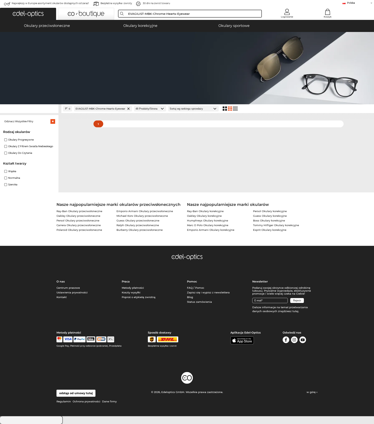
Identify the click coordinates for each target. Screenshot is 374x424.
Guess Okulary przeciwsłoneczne (137, 220)
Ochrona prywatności (86, 401)
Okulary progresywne (21, 139)
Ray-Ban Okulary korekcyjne (205, 211)
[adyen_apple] (110, 339)
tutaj (295, 311)
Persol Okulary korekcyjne (270, 211)
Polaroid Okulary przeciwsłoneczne (79, 229)
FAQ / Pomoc (195, 287)
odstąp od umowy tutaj (76, 393)
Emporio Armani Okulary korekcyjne (210, 229)
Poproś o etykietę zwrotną (138, 297)
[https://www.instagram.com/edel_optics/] (294, 340)
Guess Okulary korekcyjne (270, 215)
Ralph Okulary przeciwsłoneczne (137, 225)
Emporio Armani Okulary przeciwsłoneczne (144, 211)
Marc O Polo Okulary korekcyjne (207, 225)
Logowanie (287, 16)
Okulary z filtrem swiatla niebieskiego (30, 146)
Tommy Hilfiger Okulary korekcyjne (276, 225)
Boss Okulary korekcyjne (269, 220)
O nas (60, 281)
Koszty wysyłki (131, 292)
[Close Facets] (29, 108)
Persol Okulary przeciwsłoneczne (77, 220)
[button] (28, 14)
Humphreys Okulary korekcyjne (207, 220)
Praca (126, 281)
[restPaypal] (79, 339)
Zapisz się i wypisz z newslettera (208, 292)
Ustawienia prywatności (72, 292)
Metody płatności (133, 287)
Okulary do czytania (20, 152)
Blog (190, 297)
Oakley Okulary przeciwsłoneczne (78, 215)
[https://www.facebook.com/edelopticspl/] (286, 340)
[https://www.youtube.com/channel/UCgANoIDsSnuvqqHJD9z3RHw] (302, 340)
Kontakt (61, 297)
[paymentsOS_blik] (90, 339)
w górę (311, 392)
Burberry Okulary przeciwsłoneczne (139, 229)
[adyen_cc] (59, 339)
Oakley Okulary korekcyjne (204, 215)
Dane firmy (109, 401)
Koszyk (328, 16)
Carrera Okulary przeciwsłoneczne (78, 225)
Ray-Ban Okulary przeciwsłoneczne (79, 211)
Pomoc (192, 281)
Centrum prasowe (68, 287)
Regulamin (63, 401)
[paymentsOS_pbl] (101, 339)
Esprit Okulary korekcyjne (269, 229)
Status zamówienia (199, 301)
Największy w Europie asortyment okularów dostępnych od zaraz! (50, 3)
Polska (351, 2)
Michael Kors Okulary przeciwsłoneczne (142, 215)
